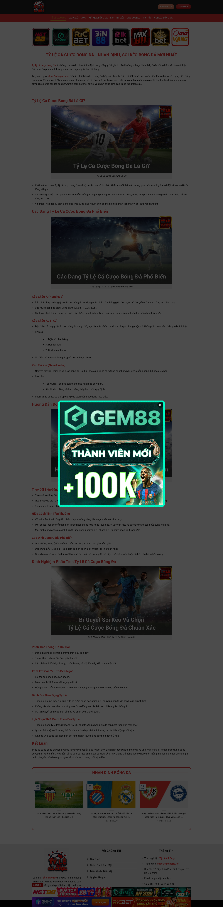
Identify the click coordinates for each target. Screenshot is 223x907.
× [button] (160, 405)
